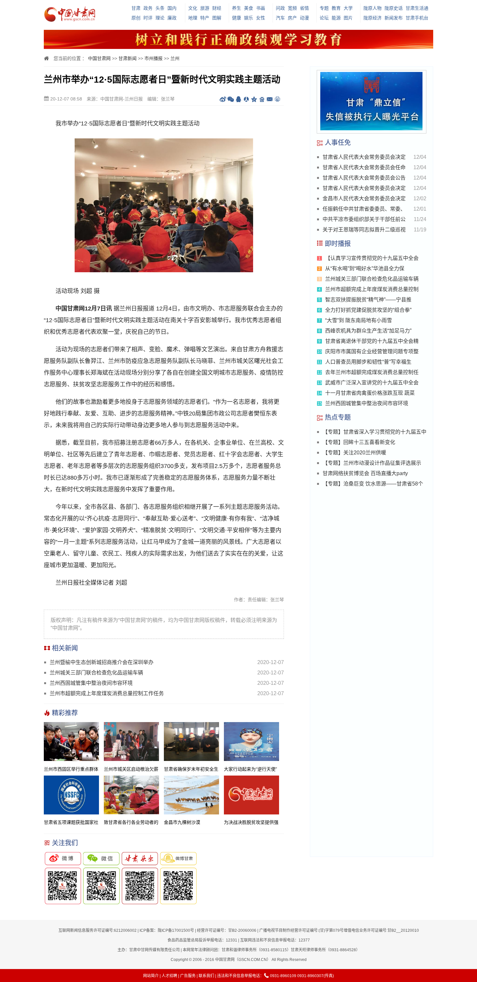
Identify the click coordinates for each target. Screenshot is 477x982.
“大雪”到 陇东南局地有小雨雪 (358, 320)
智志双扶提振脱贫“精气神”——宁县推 (368, 299)
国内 (172, 8)
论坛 (324, 17)
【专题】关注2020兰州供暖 (354, 452)
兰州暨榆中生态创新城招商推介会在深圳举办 (101, 662)
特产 (204, 17)
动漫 (304, 17)
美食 (248, 8)
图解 (216, 17)
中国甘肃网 (99, 58)
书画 (260, 8)
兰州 (174, 58)
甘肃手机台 (417, 17)
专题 (324, 8)
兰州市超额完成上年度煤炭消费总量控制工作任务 (107, 693)
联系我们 (206, 976)
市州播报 (153, 58)
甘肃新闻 (127, 58)
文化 (192, 8)
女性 (260, 17)
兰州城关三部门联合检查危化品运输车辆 (96, 672)
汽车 (280, 17)
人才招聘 (169, 976)
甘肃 (136, 8)
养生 (236, 8)
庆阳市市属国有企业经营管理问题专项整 (372, 351)
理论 (160, 17)
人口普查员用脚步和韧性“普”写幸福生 (368, 362)
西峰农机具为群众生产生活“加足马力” (368, 330)
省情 (304, 8)
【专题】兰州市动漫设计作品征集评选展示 (372, 463)
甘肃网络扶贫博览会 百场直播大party (365, 473)
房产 (292, 17)
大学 (348, 8)
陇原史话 (394, 8)
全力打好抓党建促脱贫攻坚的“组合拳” (368, 310)
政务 (148, 8)
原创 (136, 17)
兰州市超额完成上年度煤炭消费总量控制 (372, 289)
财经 (216, 8)
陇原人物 (372, 8)
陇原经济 (372, 17)
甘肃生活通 (417, 8)
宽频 (292, 8)
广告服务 (188, 976)
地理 (192, 17)
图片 (348, 17)
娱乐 (248, 17)
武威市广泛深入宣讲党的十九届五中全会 (372, 382)
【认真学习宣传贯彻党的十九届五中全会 (372, 258)
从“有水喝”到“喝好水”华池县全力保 (364, 268)
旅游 (204, 8)
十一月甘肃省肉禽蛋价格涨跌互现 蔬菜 (370, 393)
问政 (280, 8)
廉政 (172, 17)
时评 (148, 17)
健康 (236, 17)
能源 (336, 17)
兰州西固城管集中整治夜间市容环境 (91, 683)
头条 (160, 8)
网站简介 (151, 976)
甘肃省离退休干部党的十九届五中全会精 (372, 341)
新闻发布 (394, 17)
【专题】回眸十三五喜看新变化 (359, 442)
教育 (336, 8)
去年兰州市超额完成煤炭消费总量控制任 (372, 372)
